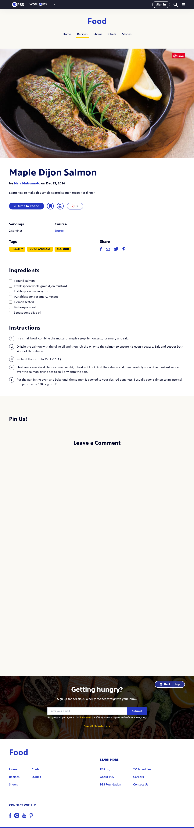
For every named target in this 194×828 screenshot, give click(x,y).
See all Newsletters (97, 726)
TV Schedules (142, 769)
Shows (98, 34)
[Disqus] (97, 500)
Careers (138, 777)
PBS (18, 4)
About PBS (107, 777)
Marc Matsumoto (27, 183)
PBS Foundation (110, 784)
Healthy (17, 249)
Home (67, 34)
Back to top (172, 684)
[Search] (175, 4)
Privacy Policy (86, 717)
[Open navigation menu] (183, 4)
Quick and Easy (40, 249)
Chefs (112, 34)
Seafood (63, 249)
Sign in (161, 4)
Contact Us (140, 784)
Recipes (82, 34)
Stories (126, 34)
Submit (137, 711)
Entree (59, 230)
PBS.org (105, 769)
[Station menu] (53, 4)
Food (97, 21)
